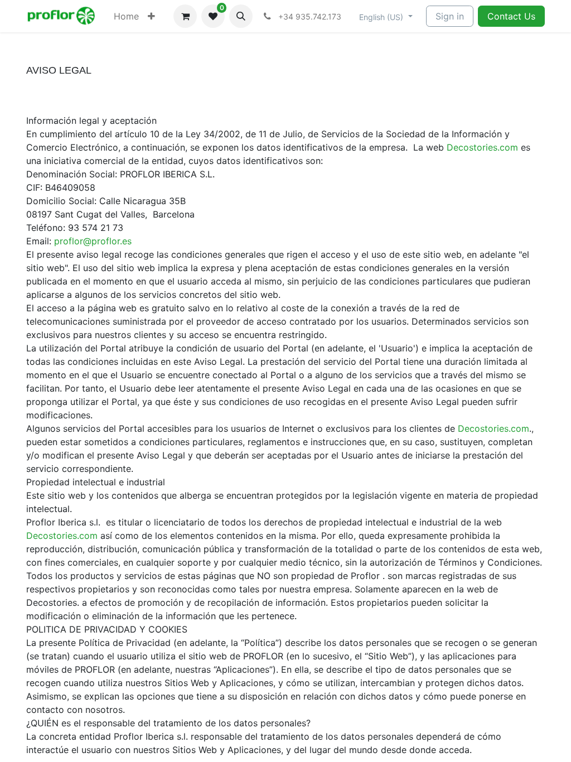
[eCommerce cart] (185, 16)
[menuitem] (126, 16)
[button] (241, 16)
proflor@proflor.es (93, 241)
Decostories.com (482, 147)
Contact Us (511, 16)
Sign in (449, 16)
